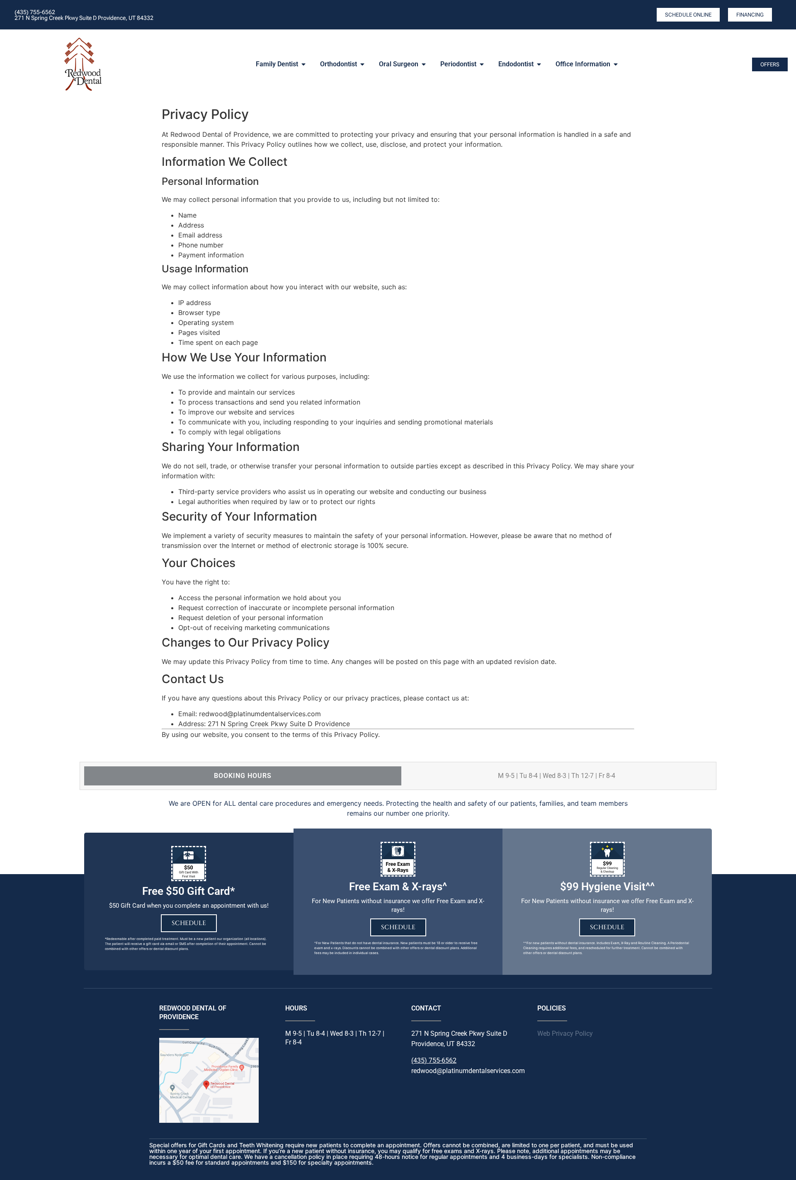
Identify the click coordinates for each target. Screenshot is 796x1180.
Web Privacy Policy (565, 1033)
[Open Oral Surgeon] (423, 64)
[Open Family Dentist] (303, 64)
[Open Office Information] (615, 64)
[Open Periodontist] (481, 64)
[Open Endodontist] (539, 64)
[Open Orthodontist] (362, 64)
